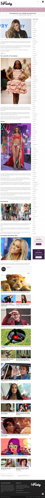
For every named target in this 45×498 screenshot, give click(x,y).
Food (34, 89)
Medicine (35, 157)
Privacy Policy (43, 496)
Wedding (35, 233)
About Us (27, 496)
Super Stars (35, 206)
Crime (34, 66)
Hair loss (35, 117)
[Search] (43, 1)
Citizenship (35, 55)
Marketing (35, 155)
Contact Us (30, 496)
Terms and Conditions (37, 496)
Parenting (40, 8)
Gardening (35, 100)
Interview (35, 140)
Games (35, 98)
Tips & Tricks (35, 216)
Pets (34, 180)
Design (35, 72)
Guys (34, 110)
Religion (35, 191)
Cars (34, 45)
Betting (35, 34)
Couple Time (35, 62)
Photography (35, 182)
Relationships (27, 8)
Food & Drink (35, 91)
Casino (35, 47)
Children (35, 53)
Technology (35, 210)
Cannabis (35, 43)
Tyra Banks (12, 473)
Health (12, 8)
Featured (35, 87)
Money (35, 161)
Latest (33, 496)
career (5, 473)
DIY (34, 74)
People (35, 178)
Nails (34, 170)
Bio (3, 473)
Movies (19, 8)
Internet (35, 138)
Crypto (34, 68)
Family (34, 83)
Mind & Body (35, 159)
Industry (35, 136)
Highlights (35, 123)
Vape (34, 225)
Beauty (35, 32)
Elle (0, 185)
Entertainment (35, 8)
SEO (34, 195)
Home (5, 8)
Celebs (15, 8)
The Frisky (2, 39)
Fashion (35, 85)
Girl (34, 104)
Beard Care (35, 30)
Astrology (35, 28)
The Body (35, 212)
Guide (34, 108)
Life (6, 473)
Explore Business (38, 257)
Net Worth (16, 39)
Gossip (35, 106)
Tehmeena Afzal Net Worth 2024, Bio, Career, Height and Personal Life (24, 475)
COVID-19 (35, 64)
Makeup (35, 153)
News (8, 8)
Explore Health (39, 244)
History (35, 125)
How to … (35, 134)
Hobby (34, 127)
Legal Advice (35, 144)
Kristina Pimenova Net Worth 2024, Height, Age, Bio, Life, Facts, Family (8, 475)
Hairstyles (35, 119)
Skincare (35, 199)
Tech (34, 208)
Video (34, 229)
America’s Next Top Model (4, 199)
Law (34, 142)
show (4, 53)
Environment (35, 81)
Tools (34, 218)
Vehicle (35, 227)
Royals (2, 10)
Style (31, 8)
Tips (34, 214)
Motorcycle (35, 163)
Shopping (35, 197)
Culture (35, 70)
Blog (34, 38)
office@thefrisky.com (20, 490)
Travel (6, 10)
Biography (10, 39)
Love (22, 8)
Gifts (34, 102)
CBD (34, 49)
